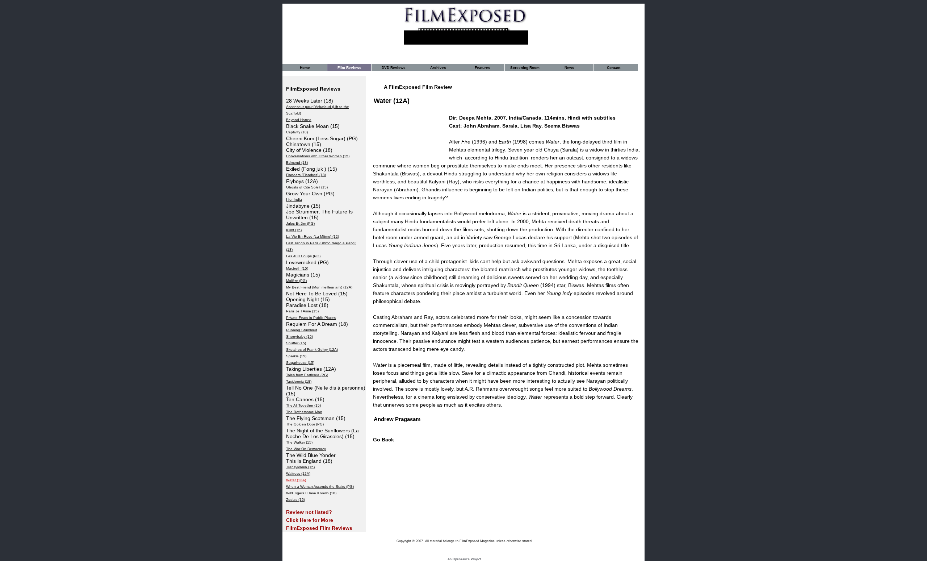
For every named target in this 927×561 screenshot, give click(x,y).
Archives (438, 68)
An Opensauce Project (464, 559)
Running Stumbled (301, 330)
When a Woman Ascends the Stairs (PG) (320, 487)
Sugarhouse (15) (300, 363)
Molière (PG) (296, 281)
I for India (294, 199)
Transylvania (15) (300, 467)
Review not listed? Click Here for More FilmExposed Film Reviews (319, 520)
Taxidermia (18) (298, 381)
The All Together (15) (303, 405)
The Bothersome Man (304, 412)
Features (482, 68)
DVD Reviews (394, 68)
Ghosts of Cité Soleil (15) (307, 187)
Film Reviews (349, 68)
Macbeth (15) (297, 268)
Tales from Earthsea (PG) (307, 375)
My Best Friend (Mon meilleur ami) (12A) (319, 287)
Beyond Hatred (298, 120)
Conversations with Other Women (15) (317, 156)
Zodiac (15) (295, 500)
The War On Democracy (306, 449)
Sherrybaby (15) (299, 336)
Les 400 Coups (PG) (303, 256)
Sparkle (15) (296, 356)
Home (305, 68)
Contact (613, 68)
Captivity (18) (297, 132)
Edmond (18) (297, 163)
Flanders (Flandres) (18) (306, 175)
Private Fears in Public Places (311, 318)
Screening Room (525, 68)
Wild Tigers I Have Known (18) (311, 493)
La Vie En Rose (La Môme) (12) (312, 236)
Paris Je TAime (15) (302, 311)
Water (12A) (296, 480)
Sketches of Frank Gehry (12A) (312, 350)
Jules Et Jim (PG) (300, 223)
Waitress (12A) (298, 473)
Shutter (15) (296, 343)
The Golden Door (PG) (305, 424)
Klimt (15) (294, 230)
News (569, 68)
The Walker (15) (299, 442)
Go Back (383, 439)
